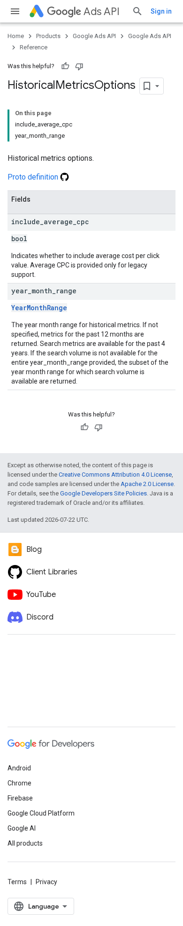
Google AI (22, 828)
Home (16, 35)
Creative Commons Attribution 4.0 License (115, 474)
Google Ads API (94, 35)
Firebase (20, 798)
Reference (33, 47)
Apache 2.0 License (147, 483)
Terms (17, 882)
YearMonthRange (39, 307)
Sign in (161, 11)
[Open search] (137, 11)
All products (25, 843)
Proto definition (34, 177)
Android (19, 768)
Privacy (46, 882)
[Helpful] (65, 66)
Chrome (19, 783)
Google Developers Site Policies (103, 493)
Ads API (102, 11)
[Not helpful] (79, 66)
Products (48, 35)
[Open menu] (15, 11)
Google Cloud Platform (41, 813)
